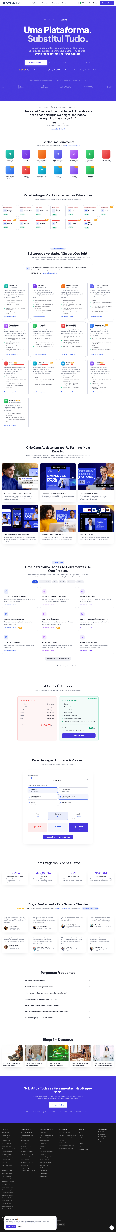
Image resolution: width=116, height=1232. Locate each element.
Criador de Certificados (8, 1198)
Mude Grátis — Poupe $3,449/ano (58, 837)
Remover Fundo (6, 1159)
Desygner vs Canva (7, 1165)
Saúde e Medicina (26, 1149)
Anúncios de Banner (45, 1162)
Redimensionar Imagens (8, 1157)
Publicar (80, 582)
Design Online (5, 1132)
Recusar (20, 1226)
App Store (45, 70)
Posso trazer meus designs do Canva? (39, 987)
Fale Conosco (82, 1138)
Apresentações (44, 1140)
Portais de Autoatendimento (67, 1142)
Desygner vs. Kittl (6, 1179)
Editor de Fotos (6, 1184)
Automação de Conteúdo (66, 1148)
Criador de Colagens (7, 1187)
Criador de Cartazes (7, 1206)
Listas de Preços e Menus (47, 1157)
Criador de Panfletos (7, 1192)
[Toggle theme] (89, 3)
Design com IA (6, 1135)
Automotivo (24, 1138)
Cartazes (42, 1146)
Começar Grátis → (36, 63)
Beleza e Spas (25, 1140)
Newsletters (43, 1173)
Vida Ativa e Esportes (26, 1132)
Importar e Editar (45, 582)
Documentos (43, 1170)
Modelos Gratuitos (7, 1154)
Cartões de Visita (45, 1138)
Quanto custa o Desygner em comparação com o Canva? (46, 993)
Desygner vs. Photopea (8, 1181)
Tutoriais (81, 1152)
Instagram (102, 1134)
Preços (64, 3)
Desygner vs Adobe (7, 1168)
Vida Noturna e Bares (26, 1157)
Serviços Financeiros (26, 1146)
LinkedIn (102, 1139)
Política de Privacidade (97, 1219)
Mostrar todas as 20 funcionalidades (58, 658)
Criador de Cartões (7, 1209)
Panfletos (43, 1143)
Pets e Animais (25, 1159)
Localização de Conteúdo (66, 1145)
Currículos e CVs (44, 1159)
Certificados (43, 1176)
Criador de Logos (6, 1146)
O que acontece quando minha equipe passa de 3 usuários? (46, 1011)
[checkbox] (29, 790)
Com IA (62, 582)
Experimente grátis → (11, 605)
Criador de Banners (7, 1151)
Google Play (53, 70)
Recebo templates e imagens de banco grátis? (42, 1005)
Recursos (45, 3)
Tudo (35, 582)
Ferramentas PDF (6, 1143)
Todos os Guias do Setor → (28, 1170)
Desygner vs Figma (7, 1170)
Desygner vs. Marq (7, 1176)
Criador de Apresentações (9, 1149)
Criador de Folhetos (7, 1195)
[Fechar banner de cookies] (53, 1219)
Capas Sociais (44, 1165)
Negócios (34, 3)
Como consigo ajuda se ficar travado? (39, 1018)
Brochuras (43, 1154)
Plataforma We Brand (65, 1132)
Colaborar (71, 582)
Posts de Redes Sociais (46, 1135)
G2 (59, 70)
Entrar (95, 3)
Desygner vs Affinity (7, 1173)
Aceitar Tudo (11, 1226)
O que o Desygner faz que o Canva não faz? (41, 999)
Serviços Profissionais (27, 1162)
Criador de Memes (7, 1200)
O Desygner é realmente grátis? (36, 981)
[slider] (31, 778)
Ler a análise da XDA (57, 129)
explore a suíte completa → (72, 145)
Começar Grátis (107, 3)
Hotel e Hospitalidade (27, 1154)
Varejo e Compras (26, 1168)
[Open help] (111, 1227)
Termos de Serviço (85, 1219)
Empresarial (55, 3)
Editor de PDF (5, 1138)
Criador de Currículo (7, 1203)
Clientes (81, 1135)
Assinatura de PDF (7, 1140)
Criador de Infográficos (8, 1189)
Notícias (81, 1143)
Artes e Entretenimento (27, 1135)
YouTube (102, 1132)
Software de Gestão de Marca (67, 1135)
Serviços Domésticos (27, 1151)
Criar (55, 582)
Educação (24, 1143)
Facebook (103, 1136)
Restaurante (24, 1165)
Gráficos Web (44, 1168)
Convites (42, 1149)
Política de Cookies (109, 1219)
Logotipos (43, 1132)
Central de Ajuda (83, 1149)
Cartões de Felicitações (46, 1151)
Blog (80, 1146)
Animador (4, 1162)
